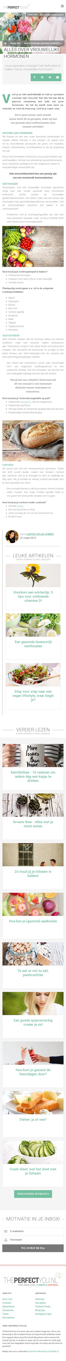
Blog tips (40, 1310)
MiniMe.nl (54, 1351)
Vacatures (8, 1310)
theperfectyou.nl (16, 6)
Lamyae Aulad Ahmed (40, 534)
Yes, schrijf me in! (32, 1248)
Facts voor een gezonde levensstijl (43, 43)
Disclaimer (8, 1317)
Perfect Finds (42, 1306)
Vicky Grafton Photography (51, 14)
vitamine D (25, 401)
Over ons (7, 1299)
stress (20, 506)
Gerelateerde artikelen (32, 1194)
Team (5, 1313)
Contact (6, 1302)
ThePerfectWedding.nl (38, 1351)
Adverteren (8, 1306)
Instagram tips (43, 1313)
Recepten (15, 43)
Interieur (40, 1299)
